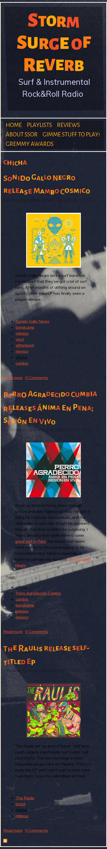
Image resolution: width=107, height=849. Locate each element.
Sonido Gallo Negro (33, 321)
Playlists (39, 125)
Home (14, 125)
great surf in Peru (30, 541)
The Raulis (25, 797)
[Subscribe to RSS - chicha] (5, 841)
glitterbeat (25, 345)
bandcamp (25, 327)
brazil (20, 803)
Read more (13, 377)
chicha (21, 357)
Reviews (68, 125)
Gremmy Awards (30, 144)
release (22, 333)
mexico (22, 351)
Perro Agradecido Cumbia (38, 593)
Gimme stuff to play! (71, 134)
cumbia (22, 363)
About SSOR (22, 134)
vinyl (20, 339)
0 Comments (36, 377)
